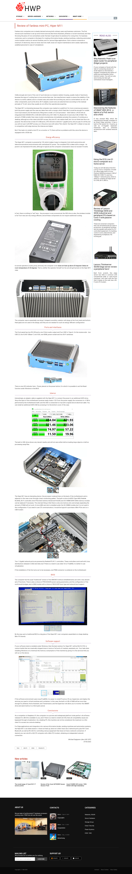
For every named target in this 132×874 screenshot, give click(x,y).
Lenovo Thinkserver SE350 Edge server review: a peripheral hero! (105, 266)
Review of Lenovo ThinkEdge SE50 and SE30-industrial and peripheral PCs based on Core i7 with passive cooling (104, 214)
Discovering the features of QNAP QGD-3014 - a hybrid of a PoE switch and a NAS (105, 111)
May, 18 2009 (65, 835)
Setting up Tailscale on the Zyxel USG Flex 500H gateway (52, 785)
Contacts (96, 869)
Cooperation (61, 828)
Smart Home (77, 16)
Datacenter (63, 16)
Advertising (61, 838)
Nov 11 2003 (65, 824)
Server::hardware (34, 16)
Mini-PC (25, 748)
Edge (33, 748)
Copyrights (61, 818)
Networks (50, 16)
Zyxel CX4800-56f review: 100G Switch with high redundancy (25, 785)
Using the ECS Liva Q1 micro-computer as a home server (103, 161)
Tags (18, 748)
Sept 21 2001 (65, 814)
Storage (19, 16)
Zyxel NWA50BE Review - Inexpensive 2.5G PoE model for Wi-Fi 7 (79, 785)
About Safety (113, 869)
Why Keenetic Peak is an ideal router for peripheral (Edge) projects (105, 61)
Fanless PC (41, 748)
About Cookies (105, 869)
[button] (85, 339)
